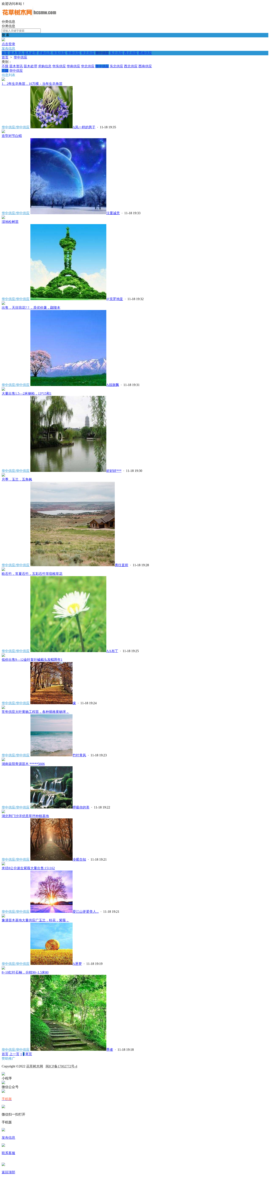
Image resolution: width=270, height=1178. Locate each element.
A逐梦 (77, 963)
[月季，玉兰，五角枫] (3, 475)
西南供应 (145, 53)
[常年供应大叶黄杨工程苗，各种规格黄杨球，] (3, 708)
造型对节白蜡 (12, 136)
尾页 (28, 1054)
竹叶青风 (79, 755)
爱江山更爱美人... (86, 911)
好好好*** (114, 471)
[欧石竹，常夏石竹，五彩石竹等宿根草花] (3, 569)
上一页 (14, 1054)
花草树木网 (34, 1066)
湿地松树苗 (10, 221)
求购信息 (44, 53)
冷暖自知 (79, 859)
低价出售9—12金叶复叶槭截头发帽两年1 (32, 659)
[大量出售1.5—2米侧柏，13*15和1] (3, 389)
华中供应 (102, 53)
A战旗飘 (112, 385)
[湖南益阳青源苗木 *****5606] (3, 760)
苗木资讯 (16, 53)
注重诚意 (113, 213)
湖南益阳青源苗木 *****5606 (23, 764)
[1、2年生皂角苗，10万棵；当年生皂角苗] (3, 79)
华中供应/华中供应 (16, 127)
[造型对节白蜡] (3, 132)
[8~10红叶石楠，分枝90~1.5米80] (3, 968)
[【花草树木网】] (29, 17)
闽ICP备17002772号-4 (61, 1066)
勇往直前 (121, 565)
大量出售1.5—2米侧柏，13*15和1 (26, 393)
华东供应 (59, 53)
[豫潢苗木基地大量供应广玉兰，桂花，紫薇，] (3, 916)
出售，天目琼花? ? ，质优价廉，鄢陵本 (31, 307)
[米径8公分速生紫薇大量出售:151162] (3, 864)
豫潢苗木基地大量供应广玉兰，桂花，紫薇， (35, 920)
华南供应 (73, 53)
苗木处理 (30, 53)
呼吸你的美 (81, 807)
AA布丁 (112, 651)
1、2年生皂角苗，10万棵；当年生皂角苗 (32, 83)
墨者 (109, 1049)
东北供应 (116, 53)
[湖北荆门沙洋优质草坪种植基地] (3, 812)
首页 (5, 53)
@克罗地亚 (114, 299)
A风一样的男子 (84, 127)
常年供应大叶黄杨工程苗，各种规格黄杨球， (35, 712)
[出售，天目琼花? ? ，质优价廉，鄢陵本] (3, 303)
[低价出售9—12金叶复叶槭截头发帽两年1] (3, 655)
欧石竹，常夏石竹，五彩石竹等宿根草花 (32, 573)
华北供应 (87, 53)
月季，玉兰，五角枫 (17, 479)
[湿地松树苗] (3, 217)
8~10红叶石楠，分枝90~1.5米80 (25, 972)
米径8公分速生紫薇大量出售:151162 (28, 868)
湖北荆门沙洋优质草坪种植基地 (25, 816)
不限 (5, 66)
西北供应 (131, 53)
